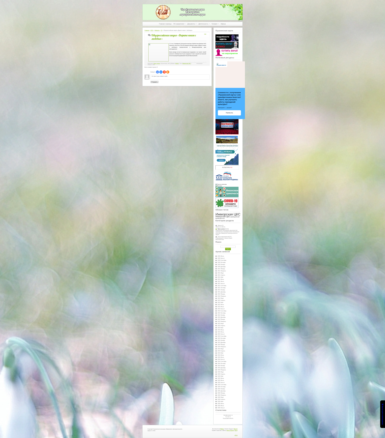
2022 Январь (221, 294)
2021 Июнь (220, 279)
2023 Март (220, 323)
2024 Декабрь (221, 367)
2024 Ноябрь (221, 365)
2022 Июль (220, 306)
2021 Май (220, 277)
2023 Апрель (221, 325)
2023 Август (221, 334)
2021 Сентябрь (221, 285)
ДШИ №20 (222, 218)
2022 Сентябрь (221, 311)
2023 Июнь (220, 330)
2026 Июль (220, 405)
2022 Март (220, 298)
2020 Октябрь (221, 262)
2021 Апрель (221, 275)
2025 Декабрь (221, 391)
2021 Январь (221, 268)
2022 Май (220, 302)
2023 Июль (220, 332)
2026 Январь (221, 393)
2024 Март (220, 349)
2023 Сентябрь (221, 336)
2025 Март (220, 372)
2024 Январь (221, 344)
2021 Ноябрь (221, 290)
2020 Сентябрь (221, 260)
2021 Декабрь (221, 292)
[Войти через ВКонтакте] (160, 72)
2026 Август (221, 408)
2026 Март (220, 397)
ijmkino (177, 63)
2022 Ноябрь (221, 315)
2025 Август (221, 382)
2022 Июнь (220, 304)
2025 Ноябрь (221, 389)
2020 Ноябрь (221, 264)
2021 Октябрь (221, 287)
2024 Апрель (221, 351)
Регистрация (230, 430)
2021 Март (220, 273)
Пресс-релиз (156, 63)
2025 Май (220, 376)
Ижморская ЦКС (227, 214)
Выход (236, 429)
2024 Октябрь (221, 363)
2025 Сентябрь (221, 384)
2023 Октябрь (221, 338)
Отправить (154, 82)
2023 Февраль (221, 321)
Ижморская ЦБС (186, 63)
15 (161, 30)
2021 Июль (220, 281)
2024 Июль (220, 357)
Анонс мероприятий (223, 236)
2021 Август (221, 283)
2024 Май (220, 353)
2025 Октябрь (221, 386)
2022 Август (221, 309)
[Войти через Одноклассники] (167, 72)
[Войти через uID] (157, 72)
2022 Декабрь (221, 317)
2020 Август (221, 258)
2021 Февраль (221, 271)
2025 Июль (220, 380)
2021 (151, 30)
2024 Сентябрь (221, 361)
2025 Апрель (221, 374)
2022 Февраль (221, 296)
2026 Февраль (221, 395)
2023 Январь (221, 319)
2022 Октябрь (221, 313)
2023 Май (220, 327)
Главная (146, 30)
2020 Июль (220, 256)
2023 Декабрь (221, 342)
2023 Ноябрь (221, 340)
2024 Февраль (221, 346)
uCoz (236, 435)
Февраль (157, 30)
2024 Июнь (220, 355)
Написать (229, 113)
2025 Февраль (221, 370)
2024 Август (221, 359)
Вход (236, 430)
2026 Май (220, 401)
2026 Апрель (221, 399)
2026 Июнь (220, 403)
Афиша (220, 225)
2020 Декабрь (221, 266)
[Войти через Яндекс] (164, 72)
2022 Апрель (221, 300)
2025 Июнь (220, 378)
